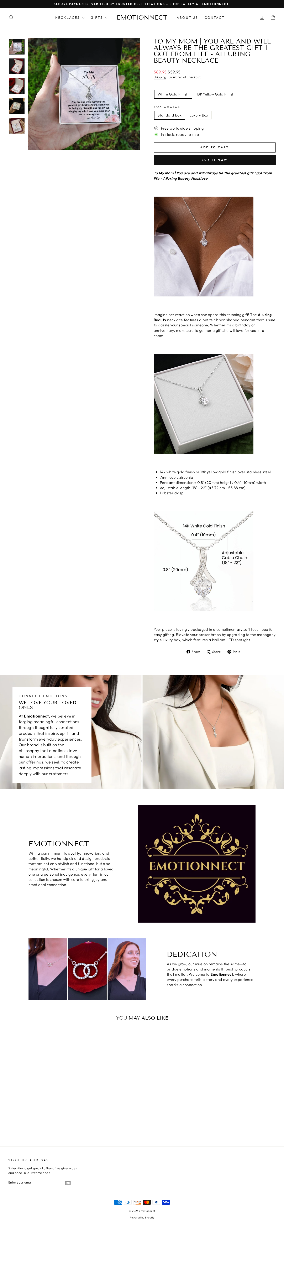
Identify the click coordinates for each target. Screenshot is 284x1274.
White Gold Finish (173, 94)
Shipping (160, 77)
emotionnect (142, 17)
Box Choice (167, 107)
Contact (215, 17)
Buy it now (215, 160)
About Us (187, 17)
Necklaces (68, 17)
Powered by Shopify (142, 1217)
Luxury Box (198, 115)
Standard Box (170, 115)
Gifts (97, 17)
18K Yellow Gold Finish (215, 94)
